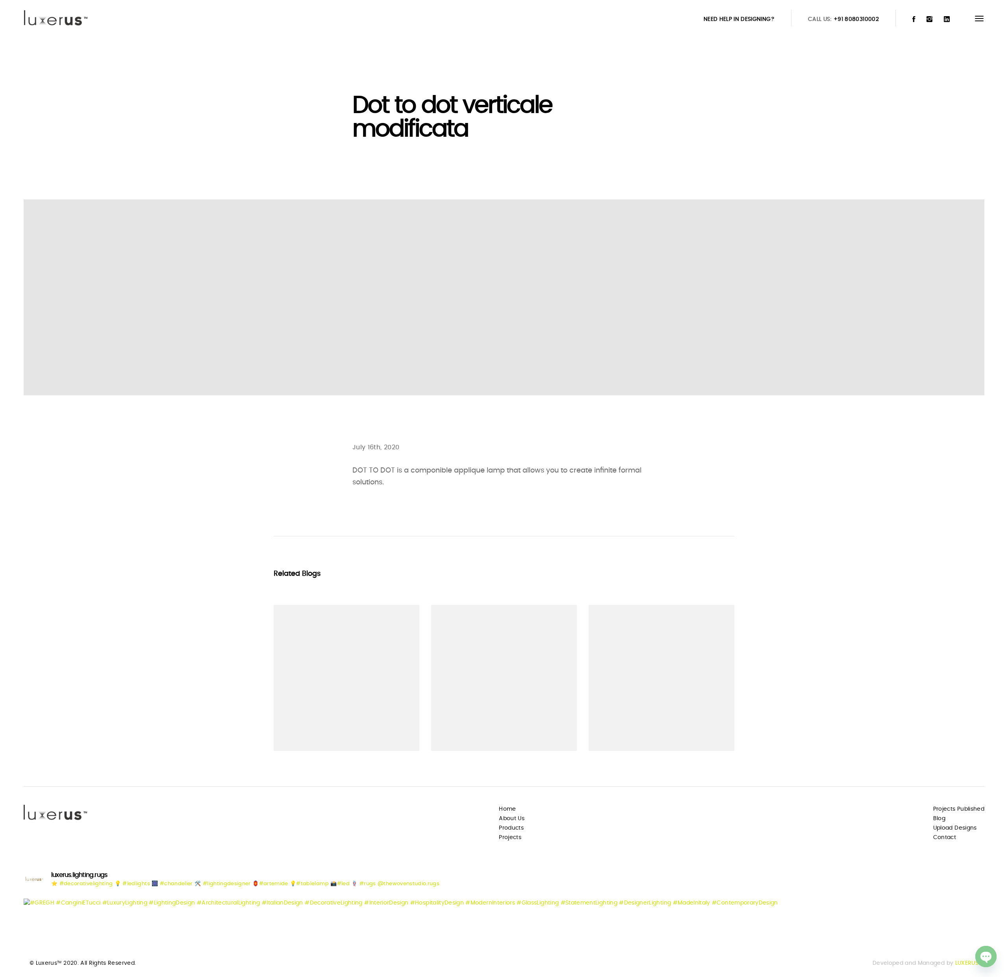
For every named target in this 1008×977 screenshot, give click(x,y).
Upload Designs (955, 828)
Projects (510, 837)
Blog (939, 818)
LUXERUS (966, 963)
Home (507, 809)
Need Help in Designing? (739, 19)
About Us (511, 818)
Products (511, 828)
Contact (944, 837)
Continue (302, 729)
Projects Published (958, 809)
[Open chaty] (986, 956)
